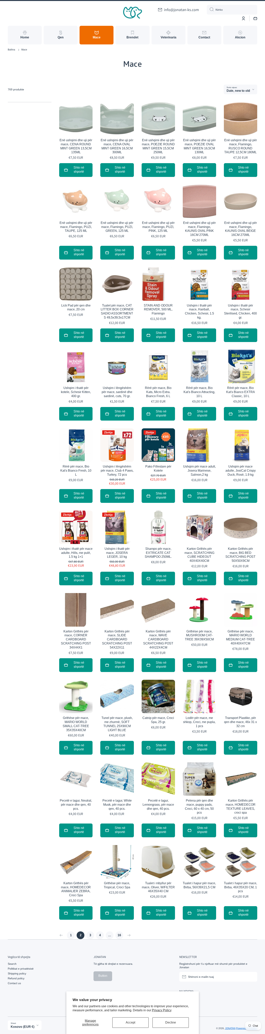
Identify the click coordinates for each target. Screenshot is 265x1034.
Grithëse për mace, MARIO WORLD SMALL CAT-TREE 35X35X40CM (76, 724)
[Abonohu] (252, 977)
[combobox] (232, 10)
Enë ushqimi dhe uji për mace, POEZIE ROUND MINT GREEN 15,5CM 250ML (158, 146)
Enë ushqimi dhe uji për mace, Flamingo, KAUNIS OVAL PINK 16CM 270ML (199, 228)
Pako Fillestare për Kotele (158, 468)
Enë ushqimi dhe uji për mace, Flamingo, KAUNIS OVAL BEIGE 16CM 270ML (240, 228)
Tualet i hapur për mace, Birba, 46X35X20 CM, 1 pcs (240, 887)
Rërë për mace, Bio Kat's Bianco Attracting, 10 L (199, 392)
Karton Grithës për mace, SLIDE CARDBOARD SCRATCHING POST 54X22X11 (117, 639)
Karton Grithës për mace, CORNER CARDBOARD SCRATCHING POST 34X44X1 (76, 639)
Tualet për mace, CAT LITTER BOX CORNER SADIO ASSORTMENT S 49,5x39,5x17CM (117, 311)
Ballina (11, 49)
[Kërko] (210, 10)
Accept (130, 1022)
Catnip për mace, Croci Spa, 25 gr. (158, 720)
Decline (170, 1022)
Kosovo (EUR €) (22, 1026)
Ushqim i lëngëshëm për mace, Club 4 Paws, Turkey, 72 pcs (117, 470)
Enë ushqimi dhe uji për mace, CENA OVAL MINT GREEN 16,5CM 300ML (117, 146)
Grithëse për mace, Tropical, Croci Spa (117, 885)
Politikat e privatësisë (21, 968)
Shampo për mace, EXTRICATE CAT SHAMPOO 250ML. (158, 553)
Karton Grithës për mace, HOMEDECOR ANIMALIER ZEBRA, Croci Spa (76, 889)
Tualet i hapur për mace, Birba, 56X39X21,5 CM (199, 885)
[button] (255, 18)
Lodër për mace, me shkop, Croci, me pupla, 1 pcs (199, 722)
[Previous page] (62, 935)
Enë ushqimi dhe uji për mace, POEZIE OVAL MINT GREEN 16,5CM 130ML (199, 146)
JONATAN (230, 1028)
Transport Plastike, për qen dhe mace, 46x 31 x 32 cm (240, 722)
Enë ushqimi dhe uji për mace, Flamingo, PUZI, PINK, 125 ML (158, 227)
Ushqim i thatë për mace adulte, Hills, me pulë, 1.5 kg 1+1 (76, 553)
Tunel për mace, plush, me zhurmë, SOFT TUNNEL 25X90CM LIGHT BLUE (117, 724)
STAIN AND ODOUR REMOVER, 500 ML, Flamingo (158, 309)
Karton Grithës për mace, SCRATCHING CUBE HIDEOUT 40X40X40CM (199, 554)
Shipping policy (17, 973)
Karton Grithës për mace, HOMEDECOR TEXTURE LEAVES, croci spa (240, 806)
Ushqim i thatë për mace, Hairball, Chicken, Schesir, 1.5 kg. (199, 311)
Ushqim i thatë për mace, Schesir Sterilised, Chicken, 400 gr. (240, 311)
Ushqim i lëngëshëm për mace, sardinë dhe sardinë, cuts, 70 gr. (117, 392)
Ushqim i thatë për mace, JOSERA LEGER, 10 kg (117, 553)
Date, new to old (238, 90)
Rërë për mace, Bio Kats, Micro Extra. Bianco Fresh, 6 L (158, 392)
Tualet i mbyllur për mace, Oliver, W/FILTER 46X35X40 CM (158, 887)
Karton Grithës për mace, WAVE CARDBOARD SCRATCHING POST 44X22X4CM (158, 639)
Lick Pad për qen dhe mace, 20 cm (76, 307)
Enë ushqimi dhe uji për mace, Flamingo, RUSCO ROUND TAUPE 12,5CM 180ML (240, 146)
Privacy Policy (161, 1010)
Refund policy (16, 978)
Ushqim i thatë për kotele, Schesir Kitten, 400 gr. (76, 392)
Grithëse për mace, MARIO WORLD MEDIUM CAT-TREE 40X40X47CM (240, 637)
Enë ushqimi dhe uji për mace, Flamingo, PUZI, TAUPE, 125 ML (76, 227)
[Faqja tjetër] (128, 935)
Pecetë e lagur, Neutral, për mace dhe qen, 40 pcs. (76, 804)
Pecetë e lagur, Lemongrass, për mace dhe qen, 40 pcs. (158, 804)
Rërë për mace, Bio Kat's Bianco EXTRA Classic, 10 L (240, 392)
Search (12, 963)
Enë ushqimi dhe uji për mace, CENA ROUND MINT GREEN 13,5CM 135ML (76, 146)
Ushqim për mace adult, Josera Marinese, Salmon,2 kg (199, 470)
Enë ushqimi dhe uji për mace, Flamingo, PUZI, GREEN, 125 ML (117, 227)
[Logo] (132, 12)
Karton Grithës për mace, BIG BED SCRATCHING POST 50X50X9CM (240, 554)
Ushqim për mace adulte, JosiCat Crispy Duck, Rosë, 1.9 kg (240, 470)
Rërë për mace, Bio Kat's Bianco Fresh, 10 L (75, 470)
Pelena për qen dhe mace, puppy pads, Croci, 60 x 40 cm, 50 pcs (199, 806)
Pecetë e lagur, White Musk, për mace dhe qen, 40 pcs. (117, 804)
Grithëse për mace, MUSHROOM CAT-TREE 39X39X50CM (199, 635)
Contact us (14, 983)
